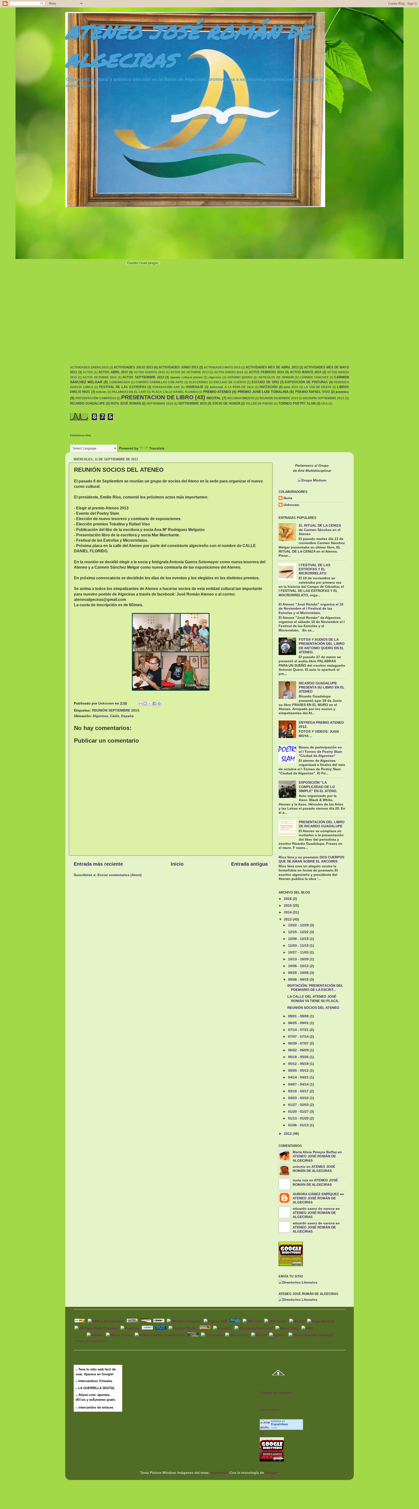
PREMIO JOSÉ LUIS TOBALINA (263, 392)
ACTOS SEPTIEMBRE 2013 (143, 377)
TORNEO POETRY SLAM (297, 403)
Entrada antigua (249, 864)
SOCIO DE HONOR (226, 403)
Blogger (271, 1473)
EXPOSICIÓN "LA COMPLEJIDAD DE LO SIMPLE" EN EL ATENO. (318, 786)
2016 (288, 899)
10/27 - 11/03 (299, 952)
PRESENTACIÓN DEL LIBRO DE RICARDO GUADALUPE (322, 824)
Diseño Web (79, 1334)
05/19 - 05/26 (299, 1057)
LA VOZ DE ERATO (317, 387)
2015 (288, 905)
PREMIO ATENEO (217, 392)
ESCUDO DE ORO (265, 382)
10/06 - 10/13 (299, 966)
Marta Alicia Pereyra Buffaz (315, 1152)
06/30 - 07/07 (299, 1043)
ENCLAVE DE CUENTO (230, 382)
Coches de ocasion (276, 1392)
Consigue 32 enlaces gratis (90, 1341)
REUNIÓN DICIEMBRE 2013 (278, 398)
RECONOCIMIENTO (240, 398)
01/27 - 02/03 (299, 1105)
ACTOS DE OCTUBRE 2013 (189, 372)
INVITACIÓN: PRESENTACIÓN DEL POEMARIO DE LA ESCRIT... (315, 988)
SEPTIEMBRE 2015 (192, 403)
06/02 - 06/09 (299, 1050)
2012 (288, 1134)
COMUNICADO (119, 382)
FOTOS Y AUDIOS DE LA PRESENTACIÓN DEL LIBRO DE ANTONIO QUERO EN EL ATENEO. (322, 646)
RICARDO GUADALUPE (87, 403)
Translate (156, 448)
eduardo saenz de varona (314, 1209)
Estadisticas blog (80, 435)
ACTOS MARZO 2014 (305, 372)
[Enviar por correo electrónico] (140, 703)
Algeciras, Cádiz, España (113, 716)
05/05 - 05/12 (299, 1070)
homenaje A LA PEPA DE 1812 (232, 387)
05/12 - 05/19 (299, 1064)
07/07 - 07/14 (299, 1036)
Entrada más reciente (98, 864)
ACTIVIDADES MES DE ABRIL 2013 (272, 367)
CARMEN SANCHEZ (314, 377)
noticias (101, 391)
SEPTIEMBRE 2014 (159, 403)
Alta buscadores (269, 1410)
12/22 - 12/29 (299, 925)
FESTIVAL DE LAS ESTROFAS (122, 387)
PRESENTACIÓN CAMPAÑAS (95, 398)
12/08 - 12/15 (299, 939)
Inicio (177, 864)
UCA (324, 403)
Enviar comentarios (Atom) (119, 875)
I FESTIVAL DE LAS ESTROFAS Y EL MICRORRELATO (314, 569)
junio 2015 (291, 387)
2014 (288, 912)
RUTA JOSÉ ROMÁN (126, 403)
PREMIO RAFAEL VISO (312, 392)
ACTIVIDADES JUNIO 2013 (178, 367)
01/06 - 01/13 (299, 1125)
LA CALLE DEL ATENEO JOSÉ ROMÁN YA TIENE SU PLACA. (313, 999)
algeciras (215, 377)
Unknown (291, 505)
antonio (299, 1167)
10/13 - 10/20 (299, 959)
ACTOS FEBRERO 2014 (266, 372)
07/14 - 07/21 (299, 1030)
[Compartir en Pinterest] (159, 703)
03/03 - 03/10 (299, 1098)
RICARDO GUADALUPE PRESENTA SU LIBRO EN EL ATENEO (322, 687)
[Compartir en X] (149, 703)
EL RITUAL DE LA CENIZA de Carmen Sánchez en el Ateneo (320, 529)
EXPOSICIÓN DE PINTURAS (306, 382)
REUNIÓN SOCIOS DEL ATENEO (313, 1008)
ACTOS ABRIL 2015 (113, 372)
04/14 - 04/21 (299, 1077)
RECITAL (214, 398)
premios (342, 392)
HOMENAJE (194, 387)
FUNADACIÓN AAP (166, 387)
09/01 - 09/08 (299, 1016)
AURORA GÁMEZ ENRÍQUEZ (316, 1194)
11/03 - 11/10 (299, 945)
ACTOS (88, 372)
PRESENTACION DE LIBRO (157, 397)
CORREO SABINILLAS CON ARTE (160, 382)
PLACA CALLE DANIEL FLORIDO (175, 391)
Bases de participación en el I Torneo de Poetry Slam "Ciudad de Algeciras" (320, 751)
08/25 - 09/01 (299, 1023)
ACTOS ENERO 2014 (228, 372)
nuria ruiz (300, 1180)
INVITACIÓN (268, 387)
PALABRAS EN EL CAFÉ (129, 391)
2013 (288, 919)
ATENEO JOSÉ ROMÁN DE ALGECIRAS (314, 1169)
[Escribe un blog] (145, 703)
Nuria (287, 498)
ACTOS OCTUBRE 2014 (99, 377)
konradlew (219, 1473)
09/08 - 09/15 (299, 979)
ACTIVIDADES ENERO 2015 (89, 367)
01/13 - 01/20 (299, 1118)
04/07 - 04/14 (299, 1084)
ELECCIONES (198, 382)
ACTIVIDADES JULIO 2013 (133, 367)
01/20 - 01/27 (299, 1111)
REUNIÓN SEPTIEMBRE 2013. (324, 398)
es (279, 1424)
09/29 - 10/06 (299, 973)
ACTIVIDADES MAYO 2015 (222, 367)
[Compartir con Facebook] (154, 703)
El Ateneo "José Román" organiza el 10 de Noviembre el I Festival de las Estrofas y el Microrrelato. (311, 608)
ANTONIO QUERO (239, 377)
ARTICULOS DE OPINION (276, 377)
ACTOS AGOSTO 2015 (149, 372)
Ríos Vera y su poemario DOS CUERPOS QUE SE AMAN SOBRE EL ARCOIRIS (311, 859)
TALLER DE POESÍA (259, 403)
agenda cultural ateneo (186, 377)
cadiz (274, 1427)
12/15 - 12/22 (299, 932)
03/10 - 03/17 (299, 1091)
